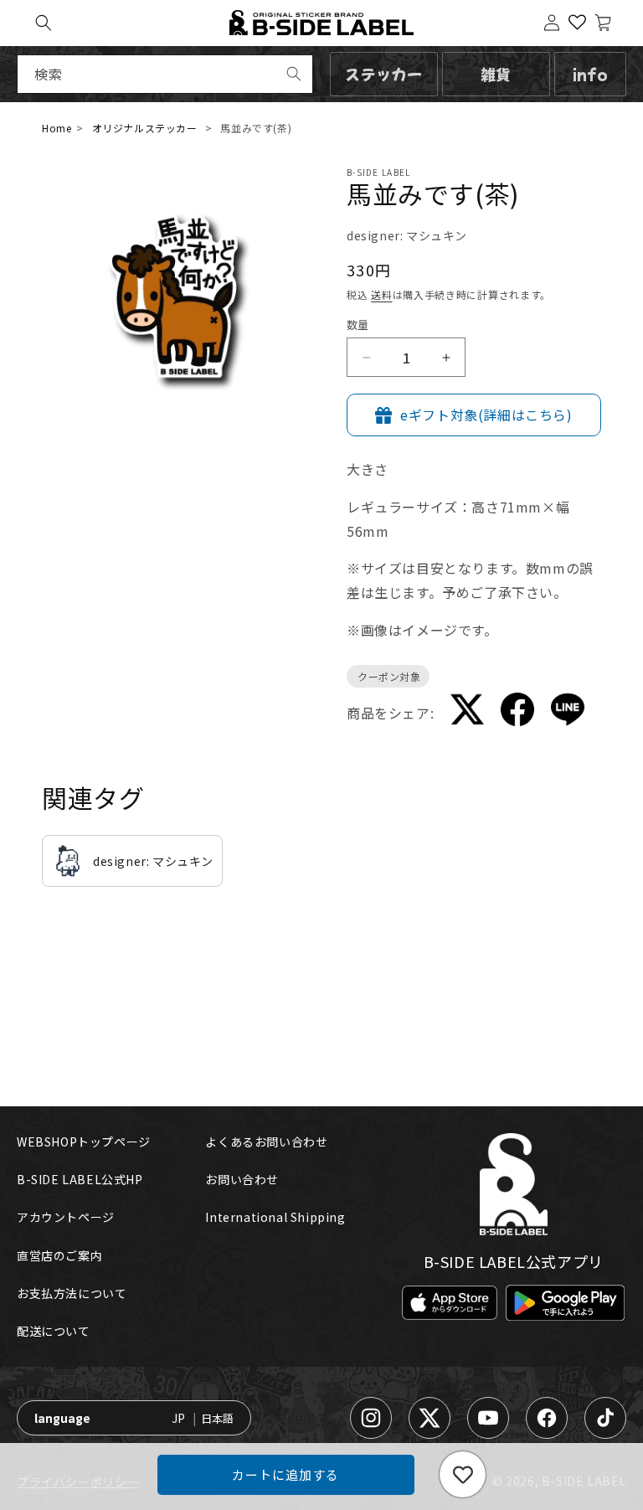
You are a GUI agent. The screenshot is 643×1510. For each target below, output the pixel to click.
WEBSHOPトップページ (84, 1141)
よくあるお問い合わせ (266, 1141)
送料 (381, 294)
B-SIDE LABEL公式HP (80, 1179)
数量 (358, 324)
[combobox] (165, 74)
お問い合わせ (242, 1179)
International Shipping (275, 1217)
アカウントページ (66, 1217)
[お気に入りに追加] (463, 1474)
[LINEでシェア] (567, 713)
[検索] (293, 73)
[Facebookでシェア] (517, 712)
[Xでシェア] (467, 713)
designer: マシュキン (407, 235)
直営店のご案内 (59, 1255)
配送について (53, 1330)
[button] (43, 22)
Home (56, 128)
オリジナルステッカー (145, 128)
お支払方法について (71, 1293)
